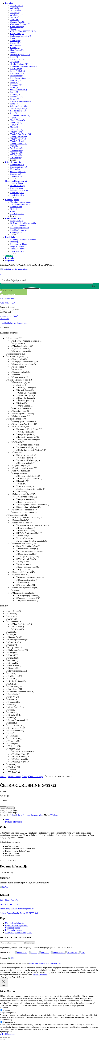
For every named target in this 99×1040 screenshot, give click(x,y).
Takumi (13, 736)
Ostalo (22, 491)
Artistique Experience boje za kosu (34, 525)
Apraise (12, 614)
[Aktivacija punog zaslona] (4, 1037)
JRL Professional (17, 681)
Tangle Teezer (15, 738)
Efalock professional (18, 650)
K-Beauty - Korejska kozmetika (27, 341)
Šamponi (23, 582)
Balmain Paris (15, 637)
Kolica (17, 369)
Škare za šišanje (21, 382)
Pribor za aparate (21, 416)
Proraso (13, 712)
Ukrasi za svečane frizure (25, 424)
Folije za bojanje (26, 499)
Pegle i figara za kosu (23, 413)
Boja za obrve (25, 569)
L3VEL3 (13, 684)
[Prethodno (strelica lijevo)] (1, 1039)
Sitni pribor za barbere (29, 439)
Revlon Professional (18, 720)
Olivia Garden (25, 406)
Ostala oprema (20, 377)
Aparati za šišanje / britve (30, 429)
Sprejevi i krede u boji (28, 567)
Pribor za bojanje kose (24, 494)
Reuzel (12, 718)
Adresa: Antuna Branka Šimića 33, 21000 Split (19, 913)
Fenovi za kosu (21, 411)
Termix (13, 743)
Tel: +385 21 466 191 (9, 900)
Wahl (12, 764)
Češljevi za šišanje (27, 447)
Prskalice (23, 481)
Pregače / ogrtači (26, 434)
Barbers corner (21, 426)
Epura (12, 653)
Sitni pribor (20, 473)
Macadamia (14, 694)
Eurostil (13, 655)
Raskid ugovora (7, 1034)
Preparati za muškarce (28, 437)
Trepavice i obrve (22, 351)
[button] (8, 810)
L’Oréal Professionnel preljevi (31, 551)
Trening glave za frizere (24, 421)
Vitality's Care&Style (23, 751)
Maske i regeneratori (28, 580)
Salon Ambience (16, 725)
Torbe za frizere (26, 486)
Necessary (7, 1010)
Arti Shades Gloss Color (29, 546)
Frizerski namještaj (18, 356)
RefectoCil (14, 715)
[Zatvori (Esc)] (9, 1037)
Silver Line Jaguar (26, 395)
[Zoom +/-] (1, 1037)
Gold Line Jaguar (26, 398)
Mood (12, 699)
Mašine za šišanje (22, 408)
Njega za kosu (21, 575)
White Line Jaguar (27, 393)
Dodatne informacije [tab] (13, 822)
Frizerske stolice (21, 372)
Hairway (13, 668)
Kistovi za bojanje (27, 502)
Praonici (18, 375)
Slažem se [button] (20, 977)
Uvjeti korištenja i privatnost (16, 925)
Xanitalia (14, 769)
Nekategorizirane (16, 354)
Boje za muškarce (26, 528)
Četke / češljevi (26, 432)
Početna (3, 776)
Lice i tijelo (15, 338)
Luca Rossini (15, 689)
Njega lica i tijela (21, 349)
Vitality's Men (20, 759)
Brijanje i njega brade (28, 595)
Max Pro (13, 697)
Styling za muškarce (28, 601)
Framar (13, 658)
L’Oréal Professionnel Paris (21, 692)
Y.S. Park (14, 772)
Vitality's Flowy (21, 756)
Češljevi (18, 442)
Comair (12, 645)
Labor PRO (15, 686)
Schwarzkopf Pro (16, 728)
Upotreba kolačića (12, 928)
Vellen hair (14, 746)
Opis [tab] (7, 819)
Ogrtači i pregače (21, 465)
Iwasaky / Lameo (27, 388)
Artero (22, 385)
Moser (12, 705)
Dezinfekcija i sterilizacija (25, 510)
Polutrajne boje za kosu (24, 543)
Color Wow (14, 642)
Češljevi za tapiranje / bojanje (32, 450)
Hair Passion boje (26, 530)
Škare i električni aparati (20, 380)
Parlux (12, 710)
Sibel (11, 733)
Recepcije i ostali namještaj (25, 362)
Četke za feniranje (27, 458)
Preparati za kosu (17, 515)
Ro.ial (12, 723)
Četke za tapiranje (26, 463)
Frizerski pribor (17, 419)
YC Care (18, 627)
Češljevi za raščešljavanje (30, 445)
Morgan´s (14, 702)
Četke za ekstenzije (27, 455)
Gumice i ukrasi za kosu (25, 468)
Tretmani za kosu (26, 585)
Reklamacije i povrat (13, 930)
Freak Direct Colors (28, 549)
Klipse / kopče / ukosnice (30, 478)
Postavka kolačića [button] (8, 977)
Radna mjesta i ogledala (24, 364)
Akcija (6, 328)
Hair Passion (14, 666)
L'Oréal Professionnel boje (30, 533)
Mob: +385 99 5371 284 (10, 904)
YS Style (18, 629)
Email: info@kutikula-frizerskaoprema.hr (16, 909)
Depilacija (19, 343)
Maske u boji (25, 564)
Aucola (12, 632)
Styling (18, 590)
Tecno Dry (13, 741)
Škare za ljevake (26, 401)
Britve (22, 403)
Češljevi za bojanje (27, 497)
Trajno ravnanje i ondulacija (25, 588)
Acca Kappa (14, 611)
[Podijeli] (6, 1037)
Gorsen (13, 663)
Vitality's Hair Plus (27, 559)
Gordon (13, 660)
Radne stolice (19, 367)
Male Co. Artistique (22, 624)
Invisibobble (15, 676)
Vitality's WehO (21, 762)
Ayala (12, 634)
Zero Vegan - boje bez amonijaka (32, 541)
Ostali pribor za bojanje (29, 507)
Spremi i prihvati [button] (7, 1032)
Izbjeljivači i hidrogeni (24, 572)
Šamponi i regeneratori (29, 598)
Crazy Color (15, 647)
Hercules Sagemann (18, 671)
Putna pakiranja (21, 520)
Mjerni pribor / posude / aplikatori (33, 504)
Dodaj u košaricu (7, 808)
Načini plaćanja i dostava (15, 923)
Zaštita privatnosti (40, 975)
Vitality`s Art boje (27, 538)
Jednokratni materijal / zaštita (31, 489)
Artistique (14, 621)
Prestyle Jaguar (26, 390)
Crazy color (24, 562)
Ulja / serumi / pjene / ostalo (31, 577)
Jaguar (12, 679)
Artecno (13, 616)
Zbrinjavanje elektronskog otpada (18, 932)
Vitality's (14, 749)
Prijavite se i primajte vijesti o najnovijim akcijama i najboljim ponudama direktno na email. (37, 947)
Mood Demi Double (27, 554)
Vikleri (22, 484)
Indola (12, 673)
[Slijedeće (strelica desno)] (4, 1039)
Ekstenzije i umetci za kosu (25, 512)
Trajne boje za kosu (22, 523)
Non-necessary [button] (6, 1020)
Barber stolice (20, 359)
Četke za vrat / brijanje (29, 476)
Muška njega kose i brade (25, 593)
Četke (17, 452)
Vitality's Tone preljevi (28, 556)
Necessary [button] (4, 1008)
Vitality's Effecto (21, 754)
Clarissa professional (17, 640)
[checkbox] (13, 293)
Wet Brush (14, 767)
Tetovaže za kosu (21, 471)
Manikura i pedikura (23, 346)
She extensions (16, 730)
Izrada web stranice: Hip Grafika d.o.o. (45, 963)
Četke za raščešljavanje (29, 460)
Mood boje (23, 536)
